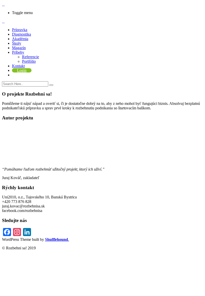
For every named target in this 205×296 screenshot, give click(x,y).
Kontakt (18, 66)
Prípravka (19, 30)
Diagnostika (21, 34)
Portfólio (29, 61)
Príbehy (18, 52)
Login (21, 70)
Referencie (30, 57)
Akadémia (20, 39)
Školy (16, 43)
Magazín (19, 48)
